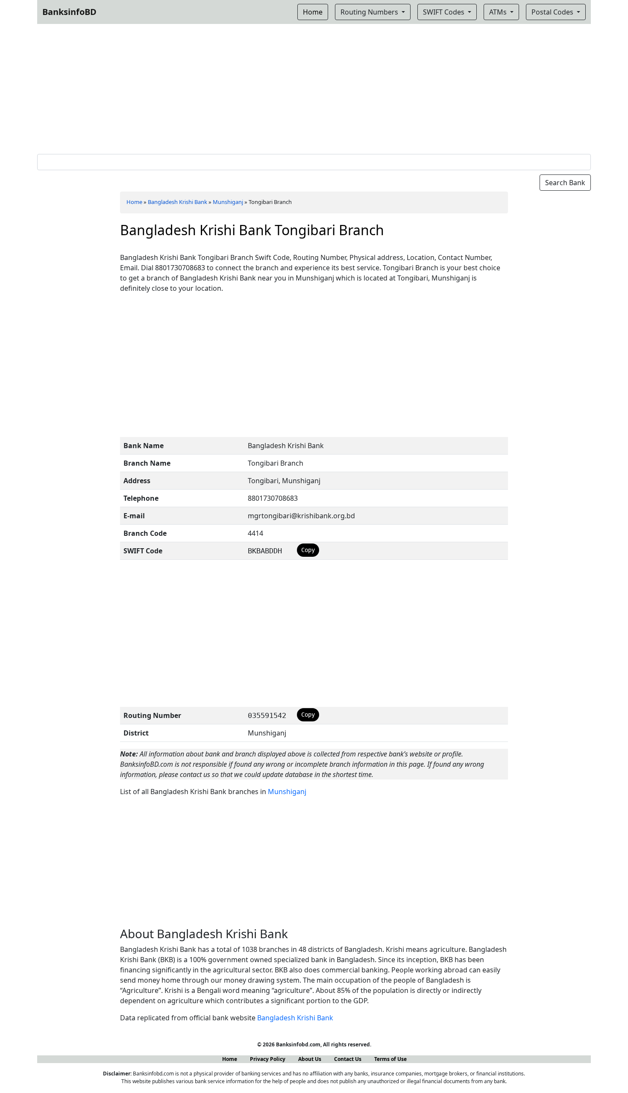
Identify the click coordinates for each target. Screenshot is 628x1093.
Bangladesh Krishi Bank (177, 202)
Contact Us (347, 1059)
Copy (308, 549)
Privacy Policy (267, 1059)
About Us (309, 1059)
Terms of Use (390, 1059)
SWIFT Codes (444, 12)
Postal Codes (553, 12)
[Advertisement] (314, 87)
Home (134, 202)
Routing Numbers (370, 12)
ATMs (498, 12)
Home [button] (313, 12)
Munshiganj (228, 202)
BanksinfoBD (69, 12)
